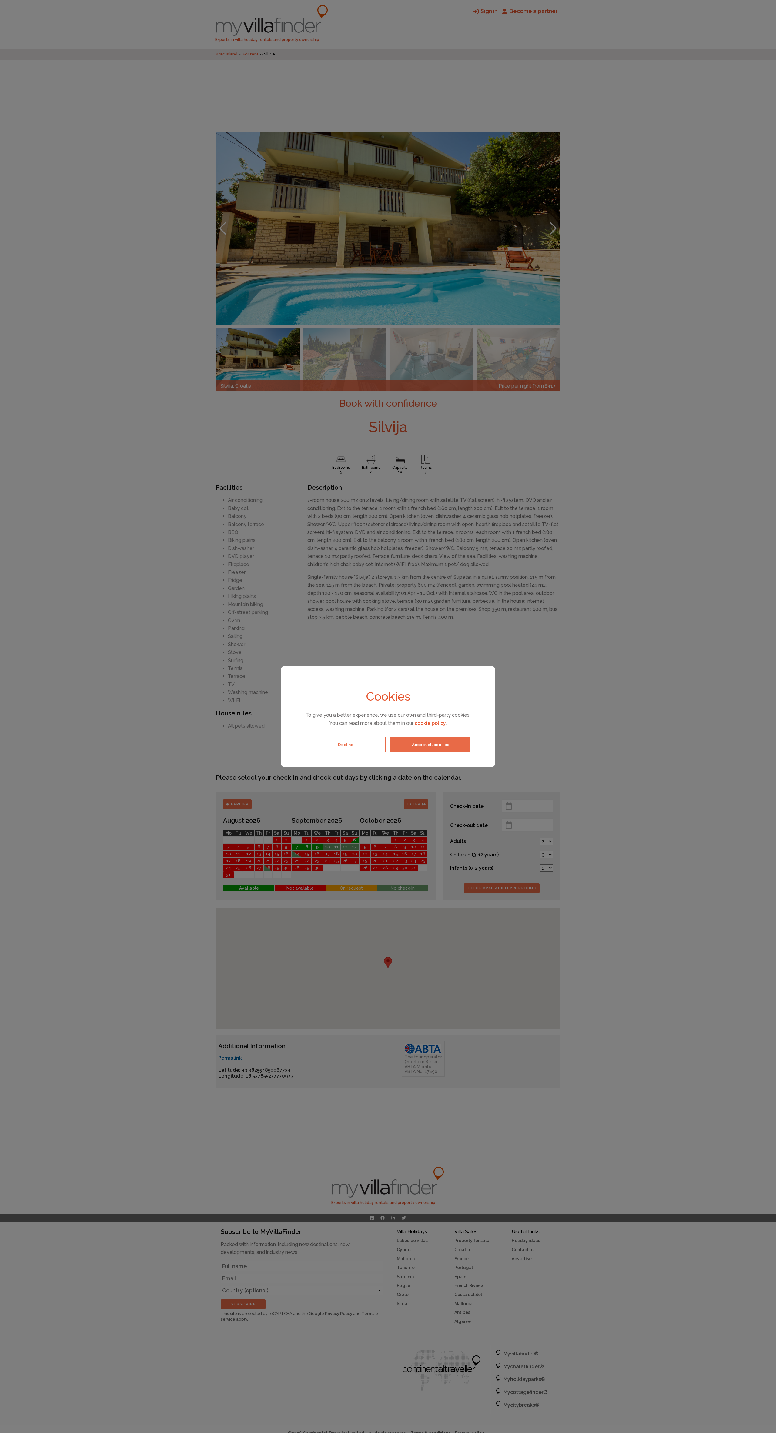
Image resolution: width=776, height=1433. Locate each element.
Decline (345, 744)
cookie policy (430, 723)
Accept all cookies (430, 744)
